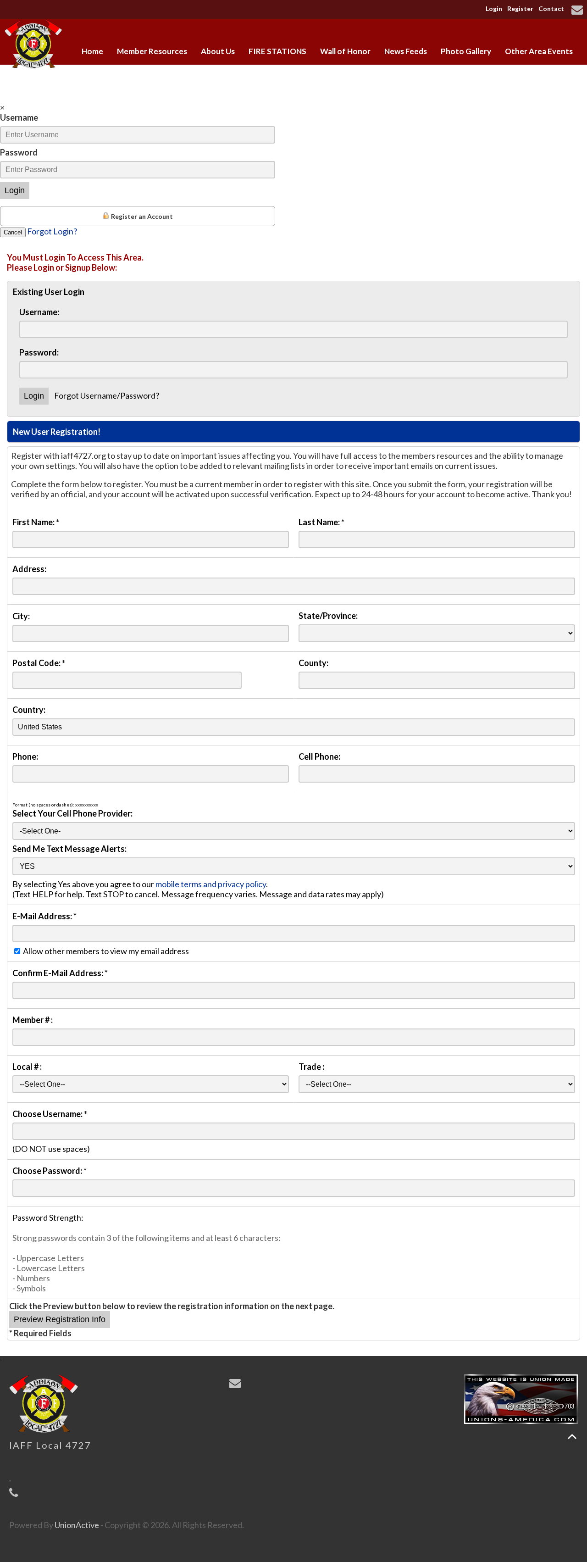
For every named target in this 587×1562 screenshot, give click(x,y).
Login (494, 8)
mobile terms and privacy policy (210, 884)
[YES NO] (293, 866)
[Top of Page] (572, 1436)
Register (520, 8)
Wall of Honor (345, 51)
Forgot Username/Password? (106, 395)
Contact (551, 8)
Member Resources (152, 51)
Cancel (13, 232)
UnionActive (77, 1525)
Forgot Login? (52, 231)
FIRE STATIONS (277, 51)
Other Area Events (539, 51)
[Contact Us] (578, 11)
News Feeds (405, 51)
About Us (218, 51)
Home (92, 51)
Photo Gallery (466, 51)
